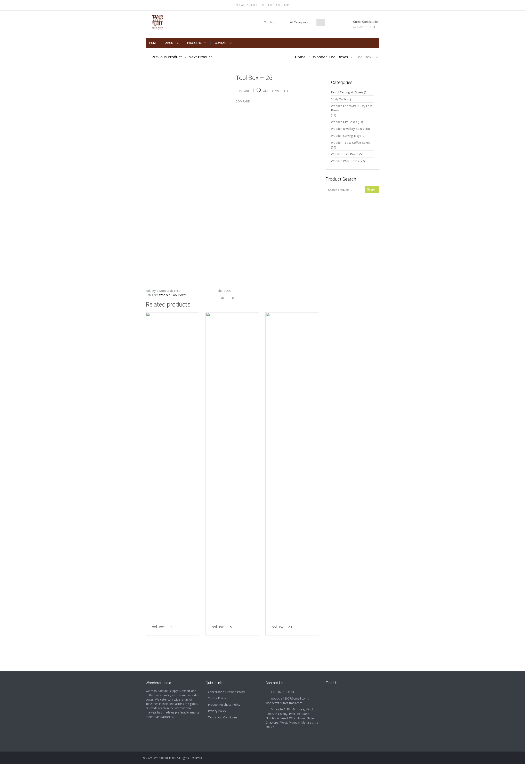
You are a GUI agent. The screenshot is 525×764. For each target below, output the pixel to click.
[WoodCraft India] (173, 22)
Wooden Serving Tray (345, 136)
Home (153, 43)
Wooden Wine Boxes (345, 161)
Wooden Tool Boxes (330, 56)
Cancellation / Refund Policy (226, 692)
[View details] (172, 467)
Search (371, 189)
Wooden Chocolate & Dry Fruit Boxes (351, 108)
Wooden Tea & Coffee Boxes (350, 143)
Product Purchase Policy (224, 705)
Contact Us (223, 43)
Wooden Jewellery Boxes (347, 129)
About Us (172, 43)
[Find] (320, 22)
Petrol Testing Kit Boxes (347, 92)
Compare (243, 91)
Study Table (339, 99)
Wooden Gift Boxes (344, 122)
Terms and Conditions (222, 717)
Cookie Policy (217, 698)
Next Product (201, 56)
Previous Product (165, 56)
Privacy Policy (217, 711)
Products (194, 43)
